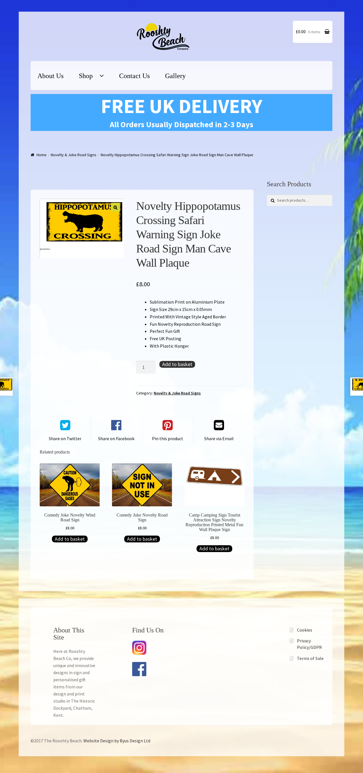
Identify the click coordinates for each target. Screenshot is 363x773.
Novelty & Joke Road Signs (73, 154)
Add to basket (177, 364)
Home (42, 154)
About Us (50, 76)
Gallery (175, 76)
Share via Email (219, 438)
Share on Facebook (116, 438)
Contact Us (134, 76)
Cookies (304, 630)
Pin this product (167, 438)
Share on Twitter (65, 438)
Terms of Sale (310, 658)
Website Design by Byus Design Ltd (116, 740)
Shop (86, 76)
